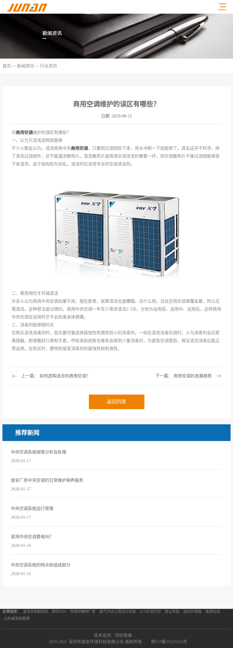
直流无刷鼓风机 (36, 611)
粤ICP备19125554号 (169, 642)
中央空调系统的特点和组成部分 (40, 565)
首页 (6, 66)
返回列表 (116, 401)
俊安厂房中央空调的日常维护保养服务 (47, 480)
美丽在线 (212, 611)
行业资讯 (48, 66)
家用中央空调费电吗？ (32, 536)
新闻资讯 (25, 66)
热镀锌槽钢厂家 (83, 611)
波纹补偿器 (192, 611)
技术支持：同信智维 (113, 635)
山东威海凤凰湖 (16, 618)
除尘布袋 (172, 611)
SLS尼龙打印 (150, 611)
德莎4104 (59, 611)
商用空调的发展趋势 (193, 376)
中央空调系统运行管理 (32, 508)
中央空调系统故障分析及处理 (38, 452)
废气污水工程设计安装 (118, 611)
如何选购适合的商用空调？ (64, 376)
